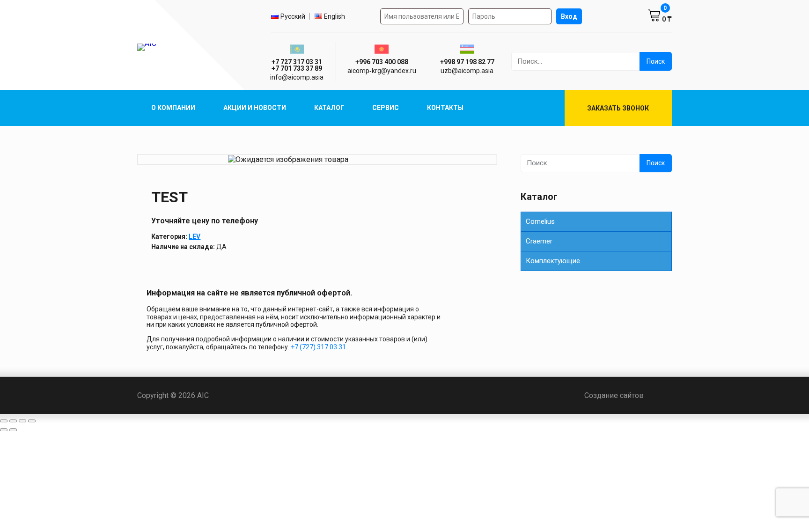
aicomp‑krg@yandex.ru (381, 70)
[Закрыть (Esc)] (32, 421)
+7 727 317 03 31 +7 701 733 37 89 (297, 65)
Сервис (385, 107)
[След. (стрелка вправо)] (13, 429)
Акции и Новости (254, 107)
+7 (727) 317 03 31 (318, 347)
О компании (173, 107)
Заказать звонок (618, 108)
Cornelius (540, 221)
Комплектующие (553, 261)
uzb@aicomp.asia (467, 70)
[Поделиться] (22, 421)
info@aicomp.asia (297, 77)
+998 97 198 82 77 (467, 62)
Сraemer (539, 241)
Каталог (329, 107)
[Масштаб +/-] (3, 421)
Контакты (445, 107)
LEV (194, 236)
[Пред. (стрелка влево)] (3, 429)
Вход (569, 16)
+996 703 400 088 (381, 62)
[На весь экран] (13, 421)
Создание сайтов (628, 395)
